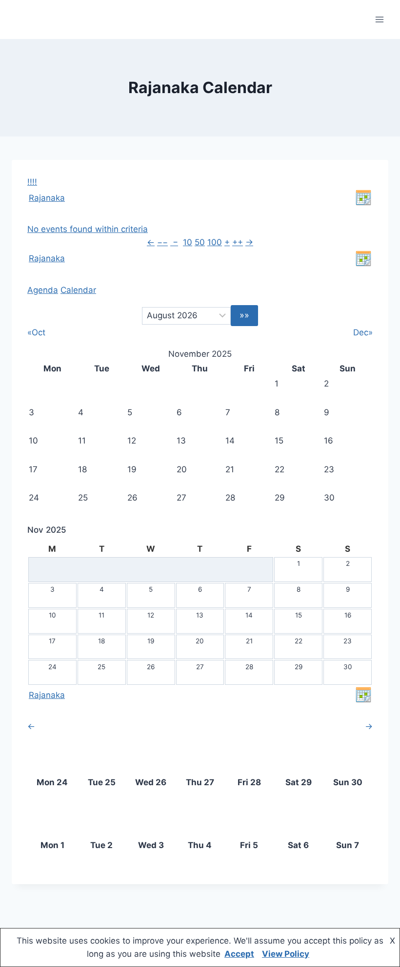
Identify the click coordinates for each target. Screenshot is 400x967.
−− (162, 242)
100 (214, 242)
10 (187, 242)
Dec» (363, 332)
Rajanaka (47, 198)
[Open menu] (379, 19)
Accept (239, 954)
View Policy (285, 954)
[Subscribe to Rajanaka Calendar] (363, 198)
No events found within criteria (87, 229)
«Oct (36, 332)
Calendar (78, 290)
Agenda (42, 290)
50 (200, 242)
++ (237, 242)
